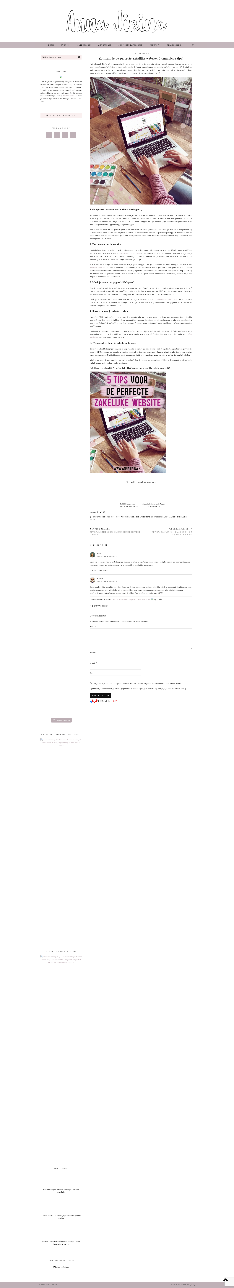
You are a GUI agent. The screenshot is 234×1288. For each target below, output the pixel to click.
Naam (93, 652)
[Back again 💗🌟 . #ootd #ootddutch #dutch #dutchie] (47, 277)
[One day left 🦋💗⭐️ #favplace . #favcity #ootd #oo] (61, 275)
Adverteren (105, 45)
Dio (99, 553)
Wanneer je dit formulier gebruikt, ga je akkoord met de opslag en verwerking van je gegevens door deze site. (139, 688)
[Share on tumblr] (107, 512)
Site (91, 673)
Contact (154, 45)
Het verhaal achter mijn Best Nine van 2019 (131, 599)
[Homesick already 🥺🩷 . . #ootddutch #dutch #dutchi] (47, 193)
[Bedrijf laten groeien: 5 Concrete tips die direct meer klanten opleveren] (128, 493)
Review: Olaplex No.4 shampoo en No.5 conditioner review (172, 532)
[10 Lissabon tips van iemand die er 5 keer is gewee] (61, 537)
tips (118, 517)
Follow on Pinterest (62, 1267)
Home (51, 45)
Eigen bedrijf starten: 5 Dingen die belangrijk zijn (153, 505)
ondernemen (99, 517)
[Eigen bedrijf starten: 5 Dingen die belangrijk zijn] (154, 493)
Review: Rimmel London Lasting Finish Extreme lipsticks (115, 532)
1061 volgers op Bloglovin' (62, 115)
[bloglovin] (193, 45)
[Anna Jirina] (117, 21)
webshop (125, 517)
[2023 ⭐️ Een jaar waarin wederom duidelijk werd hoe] (75, 297)
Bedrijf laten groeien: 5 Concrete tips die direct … (128, 505)
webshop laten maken (99, 267)
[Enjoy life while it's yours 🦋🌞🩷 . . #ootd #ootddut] (61, 189)
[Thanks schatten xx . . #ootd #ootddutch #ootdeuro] (75, 399)
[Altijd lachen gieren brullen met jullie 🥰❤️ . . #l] (47, 403)
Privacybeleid (174, 45)
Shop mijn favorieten (130, 45)
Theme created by (183, 1285)
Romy (100, 578)
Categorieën (84, 45)
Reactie (94, 626)
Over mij (66, 45)
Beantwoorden (100, 570)
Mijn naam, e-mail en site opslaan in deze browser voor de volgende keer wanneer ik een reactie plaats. (137, 683)
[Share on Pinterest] (104, 512)
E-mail (93, 662)
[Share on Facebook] (97, 512)
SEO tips (111, 517)
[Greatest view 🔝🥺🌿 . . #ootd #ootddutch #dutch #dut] (75, 192)
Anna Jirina (51, 1285)
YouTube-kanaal (69, 95)
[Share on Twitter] (101, 512)
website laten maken (165, 517)
